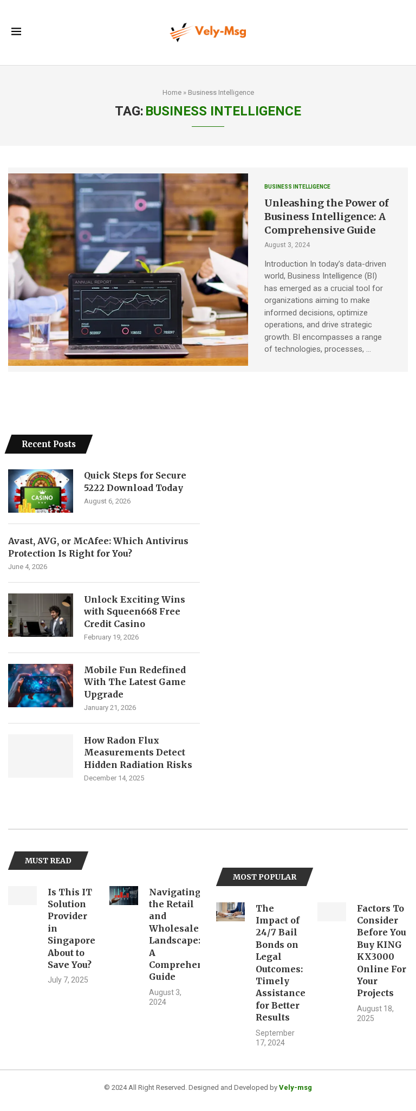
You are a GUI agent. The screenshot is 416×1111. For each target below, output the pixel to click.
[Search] (399, 32)
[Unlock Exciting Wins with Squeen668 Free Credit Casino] (40, 615)
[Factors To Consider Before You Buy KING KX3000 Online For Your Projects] (331, 912)
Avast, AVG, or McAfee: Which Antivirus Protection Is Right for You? (98, 546)
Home (171, 92)
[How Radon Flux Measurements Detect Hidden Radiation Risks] (40, 756)
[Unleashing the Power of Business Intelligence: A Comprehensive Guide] (128, 269)
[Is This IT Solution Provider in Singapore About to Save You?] (22, 896)
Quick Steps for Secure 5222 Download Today (135, 481)
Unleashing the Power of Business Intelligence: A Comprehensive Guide (326, 216)
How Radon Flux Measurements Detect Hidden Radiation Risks (138, 752)
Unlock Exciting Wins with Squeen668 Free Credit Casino (134, 611)
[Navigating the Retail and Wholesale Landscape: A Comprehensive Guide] (123, 896)
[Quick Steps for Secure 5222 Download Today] (40, 491)
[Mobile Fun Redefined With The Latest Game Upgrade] (40, 685)
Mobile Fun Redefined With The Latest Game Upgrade (135, 682)
